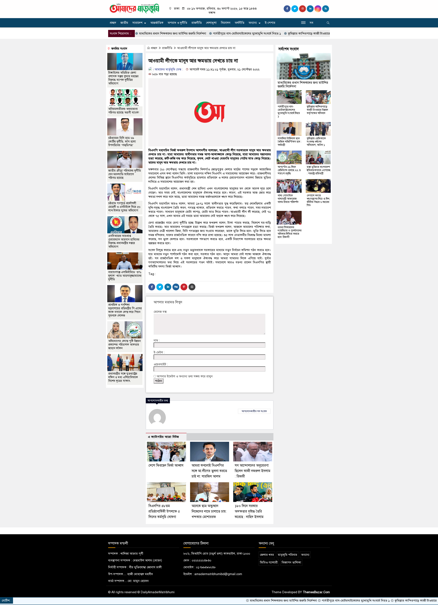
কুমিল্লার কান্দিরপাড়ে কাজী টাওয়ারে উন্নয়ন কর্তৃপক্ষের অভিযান (301, 33)
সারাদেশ (137, 23)
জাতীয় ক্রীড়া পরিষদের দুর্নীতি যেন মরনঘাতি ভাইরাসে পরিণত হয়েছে (124, 174)
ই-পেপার (270, 23)
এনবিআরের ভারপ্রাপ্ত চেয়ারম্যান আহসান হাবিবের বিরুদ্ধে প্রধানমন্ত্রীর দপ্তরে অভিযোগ (123, 241)
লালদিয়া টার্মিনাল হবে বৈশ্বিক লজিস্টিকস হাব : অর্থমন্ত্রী (289, 142)
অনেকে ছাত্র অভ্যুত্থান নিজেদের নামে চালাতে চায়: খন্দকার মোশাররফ (209, 511)
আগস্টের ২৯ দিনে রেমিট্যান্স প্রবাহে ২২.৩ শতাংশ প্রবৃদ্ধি (289, 170)
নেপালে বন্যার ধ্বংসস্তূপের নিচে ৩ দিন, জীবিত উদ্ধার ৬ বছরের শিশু (318, 200)
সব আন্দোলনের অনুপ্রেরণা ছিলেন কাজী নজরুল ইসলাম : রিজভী (252, 471)
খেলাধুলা (211, 23)
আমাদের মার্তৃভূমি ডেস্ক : (168, 69)
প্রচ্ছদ (113, 23)
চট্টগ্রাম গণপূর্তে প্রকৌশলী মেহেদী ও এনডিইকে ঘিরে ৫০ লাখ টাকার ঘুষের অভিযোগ (124, 206)
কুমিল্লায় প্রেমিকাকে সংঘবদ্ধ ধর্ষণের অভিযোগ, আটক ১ (316, 142)
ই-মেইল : (159, 352)
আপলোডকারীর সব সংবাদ (254, 411)
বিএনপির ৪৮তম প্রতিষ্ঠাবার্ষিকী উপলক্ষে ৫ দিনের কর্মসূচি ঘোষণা (164, 511)
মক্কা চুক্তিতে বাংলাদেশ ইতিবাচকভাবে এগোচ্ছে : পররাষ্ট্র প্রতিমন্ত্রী (318, 170)
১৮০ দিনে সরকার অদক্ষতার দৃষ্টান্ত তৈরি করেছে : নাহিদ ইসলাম (249, 511)
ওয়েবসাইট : (161, 364)
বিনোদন (225, 23)
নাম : (157, 340)
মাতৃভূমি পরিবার (287, 555)
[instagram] (302, 8)
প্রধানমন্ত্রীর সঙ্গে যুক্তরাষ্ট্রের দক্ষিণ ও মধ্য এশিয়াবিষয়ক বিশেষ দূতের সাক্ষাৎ (123, 377)
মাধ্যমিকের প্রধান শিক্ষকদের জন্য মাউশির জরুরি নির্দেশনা (149, 33)
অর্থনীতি (239, 23)
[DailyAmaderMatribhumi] (134, 8)
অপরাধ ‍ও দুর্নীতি (177, 23)
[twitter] (294, 8)
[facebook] (287, 8)
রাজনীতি (196, 23)
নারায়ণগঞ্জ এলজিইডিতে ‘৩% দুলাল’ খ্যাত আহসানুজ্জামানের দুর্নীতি (124, 275)
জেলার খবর (267, 555)
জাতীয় (124, 23)
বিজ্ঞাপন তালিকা (291, 562)
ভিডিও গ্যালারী (269, 562)
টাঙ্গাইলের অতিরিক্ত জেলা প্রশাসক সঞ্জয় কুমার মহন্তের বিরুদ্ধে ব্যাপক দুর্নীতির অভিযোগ (123, 78)
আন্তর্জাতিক (156, 23)
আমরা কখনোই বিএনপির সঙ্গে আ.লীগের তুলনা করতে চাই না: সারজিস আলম (209, 471)
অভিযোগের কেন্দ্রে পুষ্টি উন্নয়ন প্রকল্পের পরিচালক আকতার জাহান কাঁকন (124, 344)
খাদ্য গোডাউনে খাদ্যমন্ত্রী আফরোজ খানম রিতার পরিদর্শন (288, 199)
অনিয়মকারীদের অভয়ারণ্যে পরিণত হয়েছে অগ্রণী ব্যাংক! (123, 110)
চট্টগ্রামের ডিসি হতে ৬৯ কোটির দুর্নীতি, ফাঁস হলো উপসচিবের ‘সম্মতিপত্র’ (122, 141)
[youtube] (317, 8)
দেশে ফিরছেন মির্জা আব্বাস (166, 465)
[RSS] (325, 8)
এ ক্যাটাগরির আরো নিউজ (163, 437)
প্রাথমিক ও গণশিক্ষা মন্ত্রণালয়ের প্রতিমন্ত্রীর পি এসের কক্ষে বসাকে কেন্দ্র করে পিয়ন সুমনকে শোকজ (125, 310)
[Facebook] (151, 287)
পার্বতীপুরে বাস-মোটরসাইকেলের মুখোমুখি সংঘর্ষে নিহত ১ (223, 33)
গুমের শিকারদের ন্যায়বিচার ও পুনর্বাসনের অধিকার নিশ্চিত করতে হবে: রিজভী (289, 232)
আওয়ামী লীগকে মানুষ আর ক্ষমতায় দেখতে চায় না (206, 48)
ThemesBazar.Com (316, 592)
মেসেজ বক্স (160, 312)
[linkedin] (310, 8)
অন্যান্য (253, 23)
